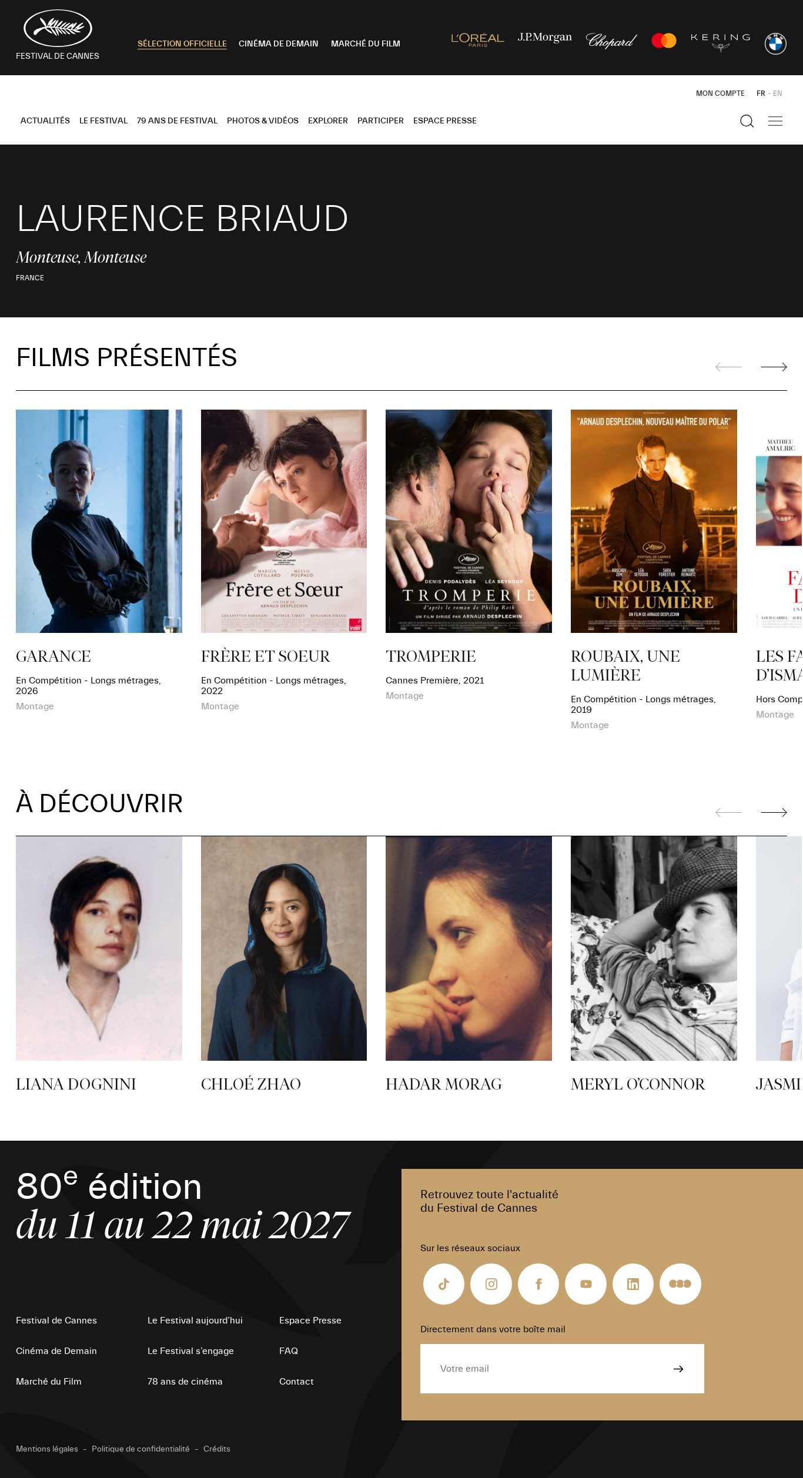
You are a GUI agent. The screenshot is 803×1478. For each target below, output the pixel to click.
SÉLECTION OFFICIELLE (182, 44)
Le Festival (103, 121)
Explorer (328, 121)
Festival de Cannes (56, 1320)
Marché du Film (49, 1381)
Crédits (216, 1449)
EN (777, 93)
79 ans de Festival (177, 121)
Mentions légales (47, 1449)
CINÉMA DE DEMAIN (279, 44)
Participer (380, 121)
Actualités (45, 121)
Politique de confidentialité (141, 1449)
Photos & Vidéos (263, 121)
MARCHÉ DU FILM (365, 44)
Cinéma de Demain (56, 1351)
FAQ (288, 1351)
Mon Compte (720, 93)
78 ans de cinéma (185, 1381)
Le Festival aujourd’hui (195, 1320)
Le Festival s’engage (191, 1351)
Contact (296, 1381)
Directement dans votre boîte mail (493, 1329)
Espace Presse (445, 121)
